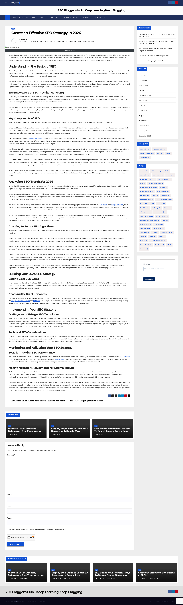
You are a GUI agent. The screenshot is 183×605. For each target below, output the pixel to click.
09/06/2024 (57, 578)
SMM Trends (145, 228)
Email (9, 506)
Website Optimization (158, 240)
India (155, 195)
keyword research (147, 204)
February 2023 (144, 126)
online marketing (146, 216)
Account (143, 171)
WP (169, 245)
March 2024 (143, 85)
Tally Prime (144, 232)
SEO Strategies (145, 224)
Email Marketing (163, 191)
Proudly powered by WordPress (14, 601)
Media (167, 208)
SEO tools (159, 224)
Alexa (105, 205)
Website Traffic (146, 245)
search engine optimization (149, 220)
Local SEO (144, 208)
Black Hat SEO (158, 175)
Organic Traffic (162, 216)
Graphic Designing (70, 18)
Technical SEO (167, 232)
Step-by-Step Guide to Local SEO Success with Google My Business (69, 431)
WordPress (159, 245)
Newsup (32, 601)
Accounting (144, 149)
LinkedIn (161, 204)
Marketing (156, 208)
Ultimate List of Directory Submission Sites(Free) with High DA (23, 431)
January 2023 (144, 131)
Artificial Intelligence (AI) (159, 171)
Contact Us (100, 18)
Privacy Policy (174, 601)
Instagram (165, 195)
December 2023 (145, 95)
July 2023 (142, 106)
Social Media (159, 228)
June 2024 (143, 80)
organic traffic (60, 359)
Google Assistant (117, 205)
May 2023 (142, 116)
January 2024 (144, 90)
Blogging (170, 175)
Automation (144, 175)
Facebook (144, 195)
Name (9, 494)
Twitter (152, 236)
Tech (155, 232)
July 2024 (143, 75)
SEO (34, 18)
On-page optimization (35, 138)
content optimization (155, 183)
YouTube (144, 249)
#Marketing (49, 42)
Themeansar (40, 601)
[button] (176, 18)
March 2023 (143, 121)
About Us (86, 18)
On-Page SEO (160, 212)
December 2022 (145, 136)
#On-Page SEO (71, 42)
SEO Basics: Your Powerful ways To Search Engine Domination (38, 401)
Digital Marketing (20, 18)
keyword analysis (146, 199)
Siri (101, 205)
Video (162, 236)
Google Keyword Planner (20, 301)
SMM (41, 18)
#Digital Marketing (37, 42)
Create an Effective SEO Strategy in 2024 (154, 56)
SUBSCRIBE (149, 279)
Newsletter (147, 264)
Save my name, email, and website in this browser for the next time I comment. (37, 530)
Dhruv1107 (24, 39)
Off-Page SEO (145, 212)
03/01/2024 (144, 578)
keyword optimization (164, 199)
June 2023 (143, 111)
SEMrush (36, 301)
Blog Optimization (164, 179)
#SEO (80, 42)
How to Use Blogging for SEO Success (86, 401)
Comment (11, 455)
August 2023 (143, 100)
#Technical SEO (88, 42)
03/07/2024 (14, 578)
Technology (52, 18)
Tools (143, 236)
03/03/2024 (100, 578)
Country (163, 187)
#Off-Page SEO (59, 42)
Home (150, 601)
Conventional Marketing (148, 187)
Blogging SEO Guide (147, 179)
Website (9, 518)
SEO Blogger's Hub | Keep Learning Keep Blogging (91, 10)
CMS (142, 183)
